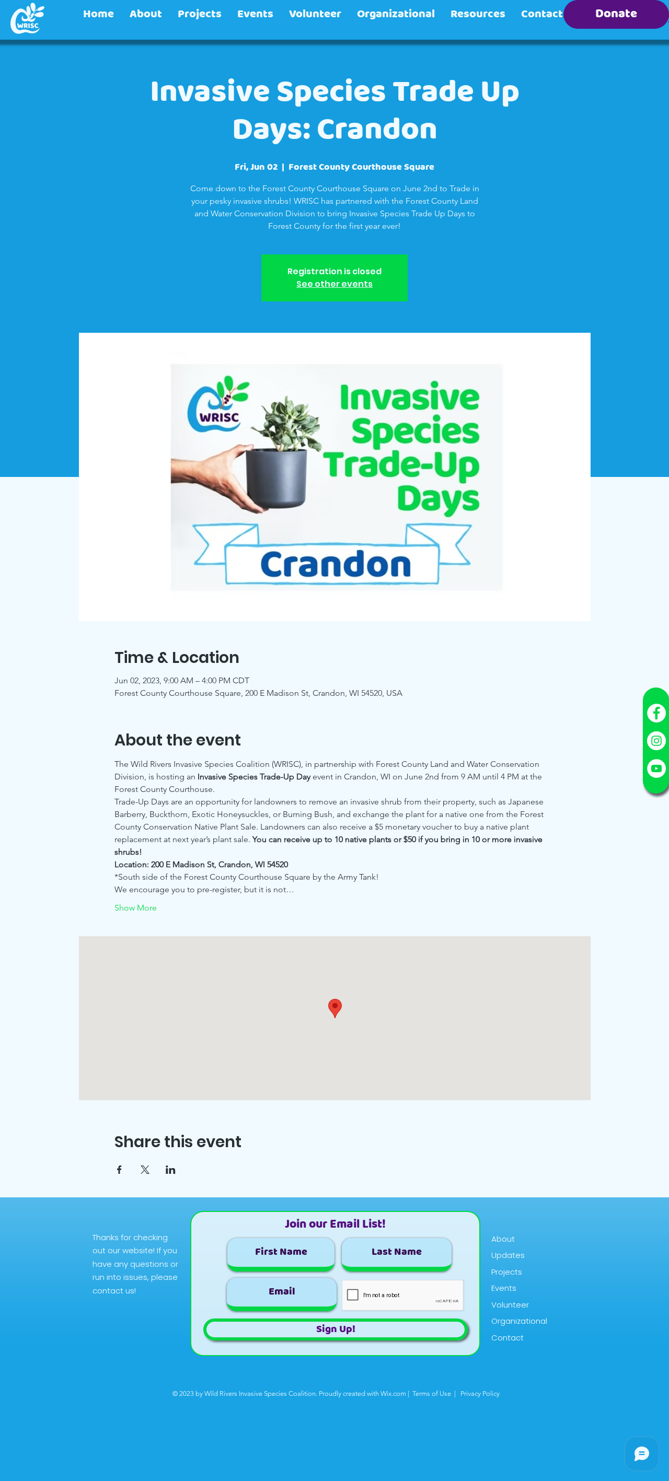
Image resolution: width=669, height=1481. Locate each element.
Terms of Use (431, 1393)
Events (503, 1287)
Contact (507, 1337)
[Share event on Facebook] (119, 1169)
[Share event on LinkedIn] (171, 1169)
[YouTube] (656, 768)
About (503, 1238)
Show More (135, 908)
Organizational (519, 1320)
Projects (506, 1271)
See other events (334, 284)
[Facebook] (656, 713)
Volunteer (510, 1304)
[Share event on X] (145, 1169)
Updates (508, 1255)
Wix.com (393, 1393)
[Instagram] (656, 740)
